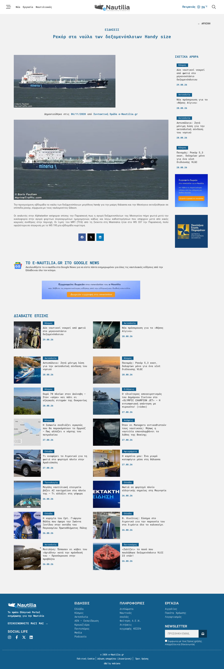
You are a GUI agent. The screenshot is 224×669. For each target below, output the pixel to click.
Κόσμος (78, 612)
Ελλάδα (78, 608)
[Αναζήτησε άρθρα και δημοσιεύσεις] (214, 7)
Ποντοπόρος (82, 628)
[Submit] (203, 634)
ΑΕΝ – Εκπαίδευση (86, 620)
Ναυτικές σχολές (126, 614)
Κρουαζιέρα (82, 624)
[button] (82, 237)
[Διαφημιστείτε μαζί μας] (91, 290)
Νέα (18, 7)
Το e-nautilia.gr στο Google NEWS (62, 262)
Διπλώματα (126, 608)
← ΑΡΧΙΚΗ (204, 23)
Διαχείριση (124, 658)
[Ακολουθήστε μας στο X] (24, 637)
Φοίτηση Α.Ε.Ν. (130, 620)
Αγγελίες (171, 608)
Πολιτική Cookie (85, 658)
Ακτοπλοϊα (81, 616)
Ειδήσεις (112, 30)
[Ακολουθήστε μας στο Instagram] (9, 637)
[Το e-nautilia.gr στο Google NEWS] (18, 265)
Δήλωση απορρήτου (106, 658)
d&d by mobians (112, 663)
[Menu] (8, 6)
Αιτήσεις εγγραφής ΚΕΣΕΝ (130, 626)
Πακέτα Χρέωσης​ (175, 612)
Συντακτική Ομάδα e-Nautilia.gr (115, 114)
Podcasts (80, 636)
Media (78, 632)
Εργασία (28, 7)
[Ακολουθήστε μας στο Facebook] (17, 637)
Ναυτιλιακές (44, 7)
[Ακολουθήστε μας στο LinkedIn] (31, 637)
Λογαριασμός (173, 616)
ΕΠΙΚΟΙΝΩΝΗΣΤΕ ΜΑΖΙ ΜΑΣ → (28, 623)
